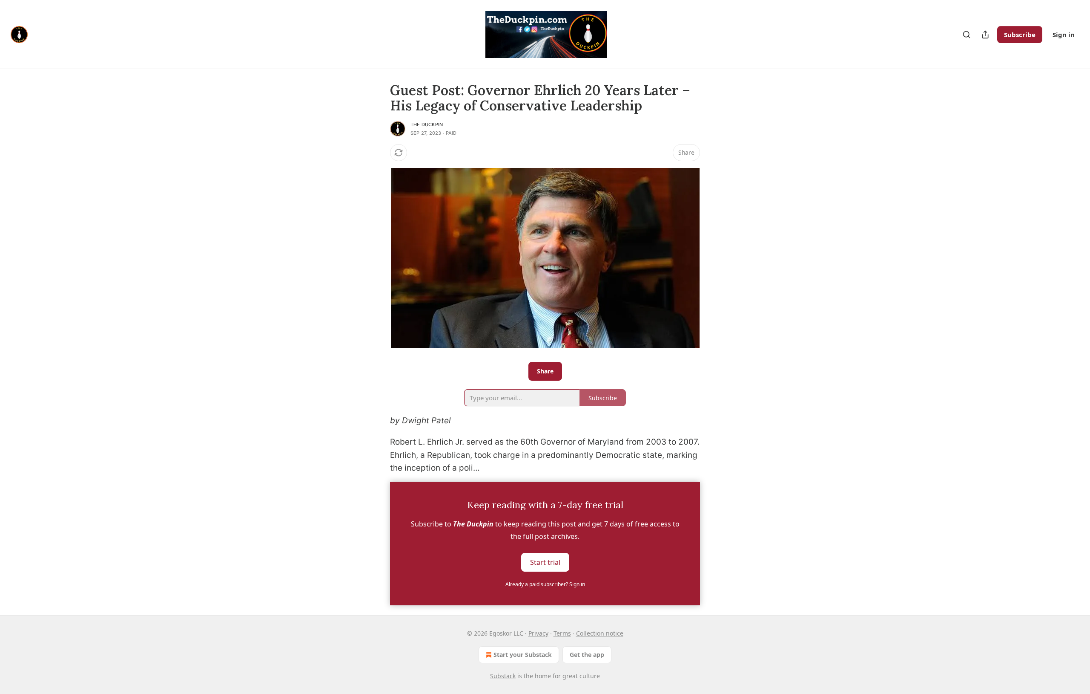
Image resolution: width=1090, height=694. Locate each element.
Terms (562, 633)
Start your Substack (522, 655)
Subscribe (1020, 34)
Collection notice (599, 633)
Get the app (587, 655)
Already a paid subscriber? (545, 584)
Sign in (1064, 34)
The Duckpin (426, 124)
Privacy (538, 633)
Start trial (545, 562)
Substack (503, 676)
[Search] (966, 34)
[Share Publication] (985, 34)
